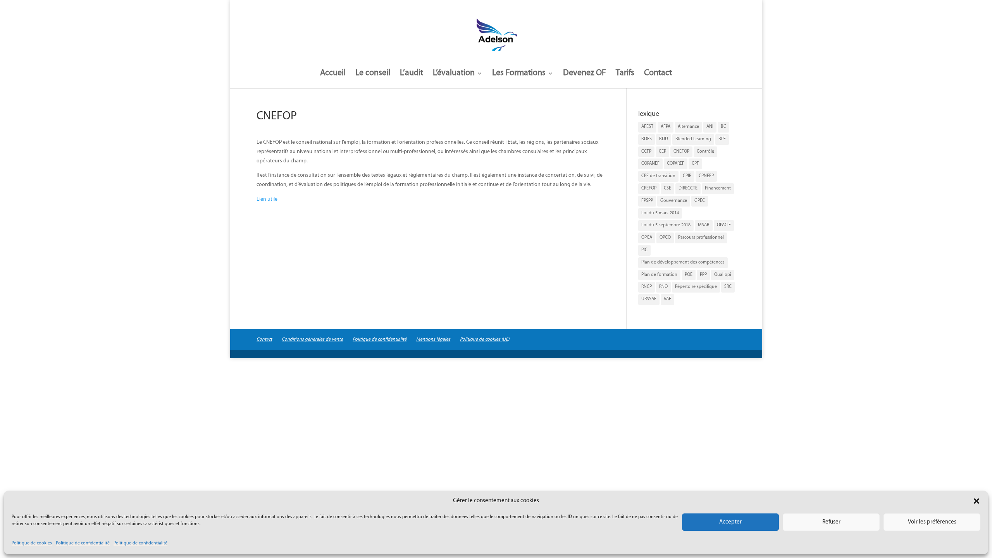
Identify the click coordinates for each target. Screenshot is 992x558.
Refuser (831, 522)
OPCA (646, 237)
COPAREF (675, 163)
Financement (718, 188)
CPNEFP (706, 176)
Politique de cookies (32, 543)
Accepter (730, 522)
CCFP (646, 151)
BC (723, 126)
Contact (658, 74)
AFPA (665, 126)
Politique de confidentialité (83, 543)
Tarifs (625, 74)
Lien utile (267, 199)
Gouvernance (673, 200)
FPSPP (647, 200)
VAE (667, 299)
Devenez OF (584, 74)
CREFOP (648, 188)
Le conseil (372, 74)
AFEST (647, 126)
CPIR (687, 176)
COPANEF (650, 163)
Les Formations (519, 74)
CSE (667, 188)
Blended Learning (693, 139)
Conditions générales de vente (312, 339)
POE (688, 274)
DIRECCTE (688, 188)
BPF (722, 139)
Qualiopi (722, 274)
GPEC (699, 200)
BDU (663, 139)
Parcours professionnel (701, 237)
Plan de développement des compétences (683, 262)
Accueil (333, 74)
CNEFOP (681, 151)
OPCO (665, 237)
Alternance (688, 126)
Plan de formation (659, 274)
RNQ (663, 286)
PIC (644, 250)
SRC (728, 286)
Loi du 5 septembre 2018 (666, 225)
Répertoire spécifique (696, 286)
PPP (703, 274)
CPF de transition (658, 176)
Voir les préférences (932, 522)
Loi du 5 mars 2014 (660, 213)
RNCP (646, 286)
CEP (662, 151)
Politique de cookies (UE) (484, 339)
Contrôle (705, 151)
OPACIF (724, 225)
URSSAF (648, 299)
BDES (646, 139)
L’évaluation (454, 74)
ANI (709, 126)
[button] (976, 501)
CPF (695, 163)
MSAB (704, 225)
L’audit (411, 74)
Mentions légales (433, 339)
